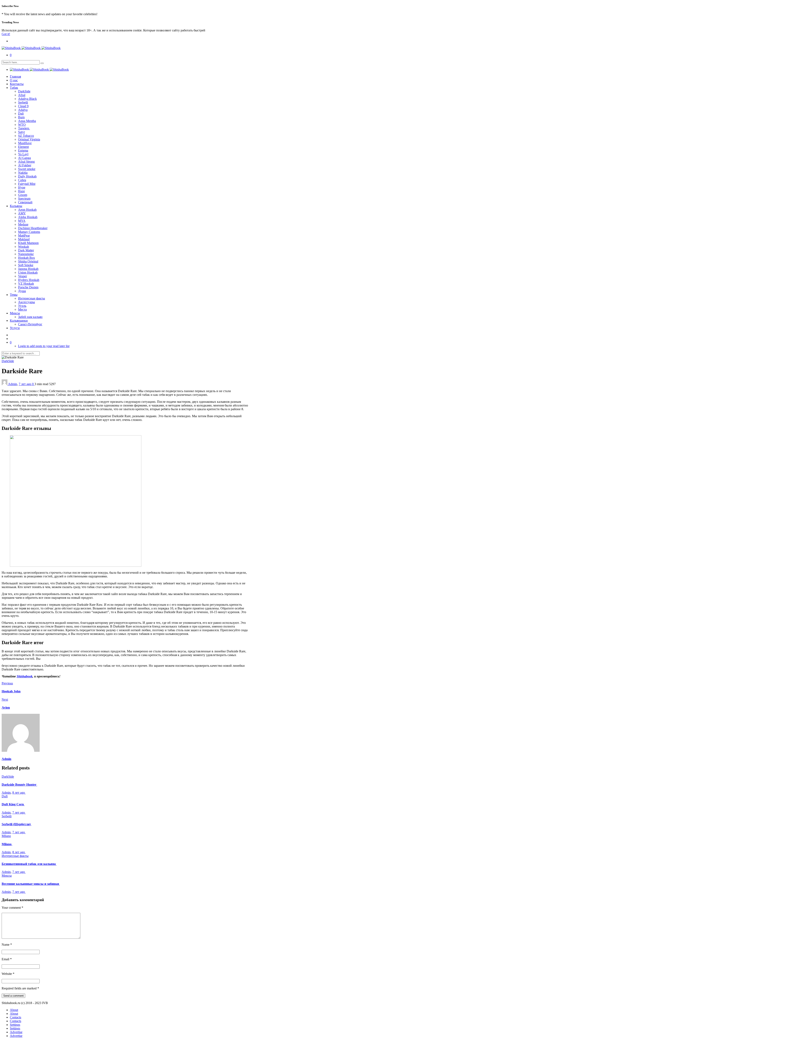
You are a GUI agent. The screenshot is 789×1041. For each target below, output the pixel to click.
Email (7, 959)
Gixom (22, 195)
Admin (12, 384)
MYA (21, 220)
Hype (21, 187)
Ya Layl (23, 154)
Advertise (16, 1032)
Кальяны (16, 206)
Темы (13, 294)
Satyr (21, 132)
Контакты (17, 84)
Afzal (21, 95)
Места (22, 309)
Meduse (23, 224)
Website (8, 973)
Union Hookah (28, 272)
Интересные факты (31, 298)
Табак (14, 87)
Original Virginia (29, 139)
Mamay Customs (29, 232)
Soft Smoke (25, 265)
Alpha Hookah (27, 217)
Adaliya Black (27, 98)
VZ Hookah (26, 283)
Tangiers (24, 128)
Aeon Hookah (27, 209)
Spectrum (24, 198)
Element (23, 147)
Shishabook (24, 676)
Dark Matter (26, 250)
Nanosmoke (26, 254)
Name (7, 944)
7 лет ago (25, 384)
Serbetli (23, 102)
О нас (14, 80)
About (14, 1010)
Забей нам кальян (30, 317)
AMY (22, 213)
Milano (6, 836)
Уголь (22, 305)
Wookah (23, 246)
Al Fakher (24, 165)
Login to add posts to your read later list (43, 346)
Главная (15, 76)
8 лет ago (19, 792)
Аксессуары (26, 302)
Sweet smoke (26, 169)
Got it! (6, 34)
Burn (21, 117)
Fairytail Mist (26, 183)
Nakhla (23, 172)
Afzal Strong (26, 161)
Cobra (22, 180)
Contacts (15, 1017)
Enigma (23, 150)
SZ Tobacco (26, 135)
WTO (22, 124)
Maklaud (24, 239)
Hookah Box (26, 257)
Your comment (12, 907)
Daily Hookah (27, 176)
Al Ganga (24, 158)
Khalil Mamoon (28, 243)
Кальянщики (19, 320)
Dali (21, 113)
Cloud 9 (23, 106)
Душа (22, 291)
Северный (25, 202)
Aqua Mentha (27, 121)
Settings (15, 1024)
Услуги (15, 328)
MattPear (24, 235)
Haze (21, 191)
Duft (5, 796)
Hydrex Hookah (28, 280)
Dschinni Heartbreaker (32, 228)
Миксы (15, 313)
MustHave (25, 143)
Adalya (23, 110)
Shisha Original (28, 261)
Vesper (22, 276)
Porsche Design (28, 287)
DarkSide (24, 91)
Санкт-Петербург (30, 324)
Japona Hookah (28, 269)
